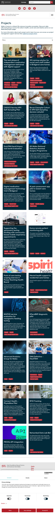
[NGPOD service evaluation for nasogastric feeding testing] (14, 305)
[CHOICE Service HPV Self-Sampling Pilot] (14, 98)
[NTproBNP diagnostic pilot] (40, 305)
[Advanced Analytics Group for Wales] (14, 347)
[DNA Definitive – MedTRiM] (40, 347)
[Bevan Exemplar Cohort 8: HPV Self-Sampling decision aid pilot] (40, 98)
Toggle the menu (52, 15)
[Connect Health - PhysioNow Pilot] (14, 391)
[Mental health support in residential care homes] (40, 266)
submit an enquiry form (30, 34)
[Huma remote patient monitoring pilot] (40, 218)
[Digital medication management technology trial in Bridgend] (14, 177)
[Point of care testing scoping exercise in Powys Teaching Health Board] (14, 266)
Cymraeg (23, 2)
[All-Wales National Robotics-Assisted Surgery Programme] (40, 137)
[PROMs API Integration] (14, 432)
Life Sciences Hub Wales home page (9, 14)
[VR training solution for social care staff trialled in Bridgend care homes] (40, 51)
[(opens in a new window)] (19, 8)
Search (51, 2)
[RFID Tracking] (40, 391)
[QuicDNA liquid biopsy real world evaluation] (14, 137)
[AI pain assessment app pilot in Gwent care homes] (40, 177)
